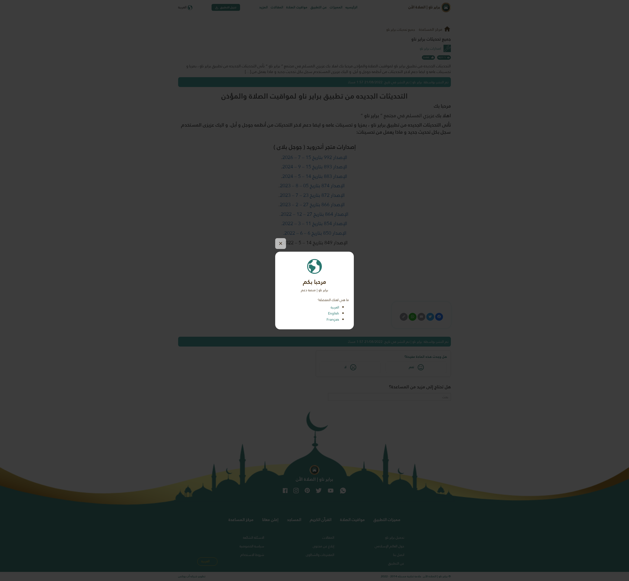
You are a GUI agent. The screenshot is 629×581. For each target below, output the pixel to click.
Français (333, 319)
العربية (335, 307)
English (333, 313)
